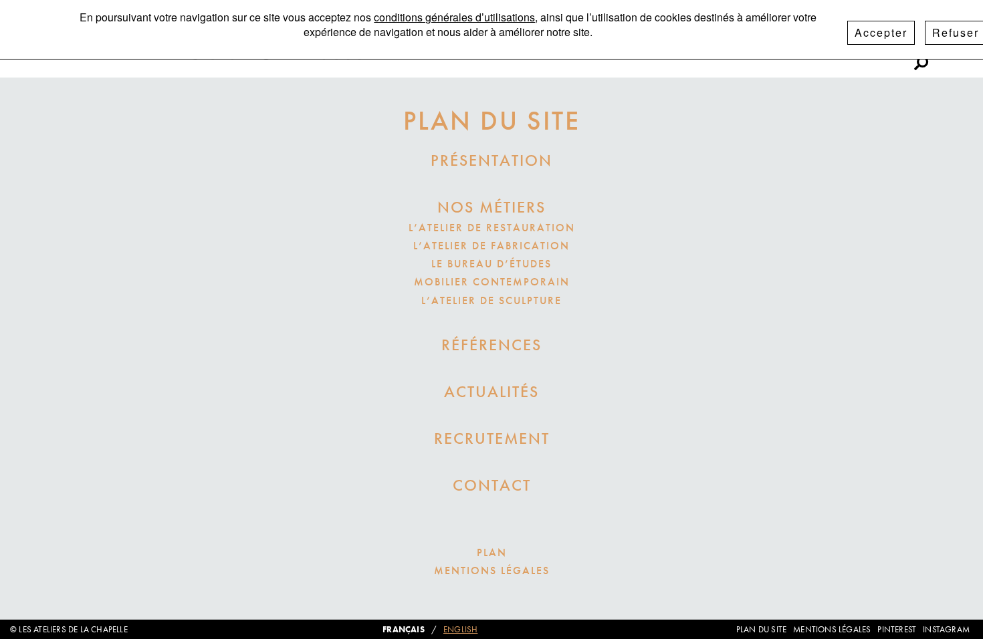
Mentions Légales (492, 570)
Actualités (491, 391)
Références (491, 344)
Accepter (881, 32)
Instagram (797, 55)
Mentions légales (832, 629)
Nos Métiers (491, 207)
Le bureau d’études (491, 264)
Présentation (491, 160)
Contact (492, 485)
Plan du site (761, 629)
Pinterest (867, 55)
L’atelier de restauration (492, 228)
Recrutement (492, 438)
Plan (492, 552)
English (460, 629)
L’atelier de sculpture (491, 300)
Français (404, 629)
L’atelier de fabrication (491, 246)
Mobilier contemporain (492, 282)
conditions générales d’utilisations (454, 17)
